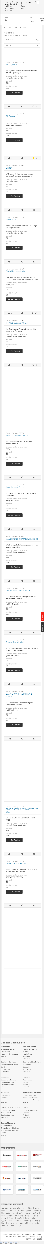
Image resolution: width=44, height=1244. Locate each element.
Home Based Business (32, 1092)
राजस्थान (18, 1220)
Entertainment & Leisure (10, 1128)
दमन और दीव (14, 1210)
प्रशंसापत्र (28, 1239)
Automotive (5, 1046)
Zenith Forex (11, 219)
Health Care (27, 1054)
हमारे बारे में (12, 1236)
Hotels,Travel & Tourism (10, 1108)
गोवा (22, 1210)
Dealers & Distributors (32, 1062)
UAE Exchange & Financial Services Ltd (22, 539)
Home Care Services (30, 1097)
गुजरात (28, 1210)
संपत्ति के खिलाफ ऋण (22, 4)
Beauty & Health (29, 1046)
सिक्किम (26, 1220)
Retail (25, 1108)
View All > (4, 1056)
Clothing (26, 1082)
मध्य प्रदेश (18, 1215)
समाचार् (39, 1236)
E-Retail (26, 1115)
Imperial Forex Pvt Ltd (15, 487)
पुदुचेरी (3, 1220)
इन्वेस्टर (27, 2)
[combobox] (22, 40)
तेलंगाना (37, 1223)
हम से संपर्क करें (22, 1236)
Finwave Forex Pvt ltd (15, 642)
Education (26, 1067)
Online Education (7, 1084)
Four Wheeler (6, 1051)
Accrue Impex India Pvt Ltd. (17, 435)
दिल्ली (27, 1218)
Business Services (8, 1062)
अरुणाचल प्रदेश (15, 1208)
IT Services (5, 1071)
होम (5, 27)
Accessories (27, 1080)
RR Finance (10, 116)
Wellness (26, 1056)
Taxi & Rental (6, 1113)
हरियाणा (36, 1210)
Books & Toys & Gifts (30, 1110)
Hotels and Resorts (8, 1110)
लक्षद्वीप (9, 1215)
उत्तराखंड (11, 1223)
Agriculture (27, 1069)
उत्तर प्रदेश (19, 1223)
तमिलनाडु (35, 1220)
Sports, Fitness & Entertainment (8, 1124)
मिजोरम (11, 1218)
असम (24, 1208)
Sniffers (9, 168)
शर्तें (34, 1239)
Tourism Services (7, 1115)
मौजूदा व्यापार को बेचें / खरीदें (7, 4)
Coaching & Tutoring (8, 1080)
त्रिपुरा (3, 1223)
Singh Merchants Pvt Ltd (16, 271)
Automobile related (8, 1049)
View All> (26, 1087)
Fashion (26, 1077)
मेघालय (3, 1218)
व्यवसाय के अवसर (12, 27)
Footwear (26, 1084)
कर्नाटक (35, 1213)
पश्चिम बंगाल (29, 1223)
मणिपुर (33, 1215)
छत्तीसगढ (4, 1210)
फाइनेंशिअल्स (22, 27)
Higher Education (7, 1082)
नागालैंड (19, 1218)
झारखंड (27, 1213)
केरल (3, 1215)
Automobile (27, 1064)
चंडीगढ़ (37, 1208)
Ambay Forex (11, 64)
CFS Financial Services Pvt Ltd (18, 590)
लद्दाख (19, 1225)
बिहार (30, 1208)
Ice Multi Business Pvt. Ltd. (17, 323)
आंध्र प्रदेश (4, 1208)
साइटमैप (39, 1239)
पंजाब (10, 1220)
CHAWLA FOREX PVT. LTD (16, 863)
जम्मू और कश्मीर (18, 1213)
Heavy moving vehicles (9, 1054)
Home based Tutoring (31, 1100)
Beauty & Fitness (29, 1095)
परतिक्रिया (32, 1236)
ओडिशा (33, 1218)
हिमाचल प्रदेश (5, 1213)
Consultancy (5, 1069)
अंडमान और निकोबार (8, 1225)
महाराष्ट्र (26, 1215)
